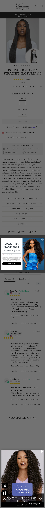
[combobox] (4, 254)
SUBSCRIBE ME (11, 263)
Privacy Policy (13, 260)
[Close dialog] (43, 239)
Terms (17, 260)
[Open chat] (5, 485)
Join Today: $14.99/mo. (22, 505)
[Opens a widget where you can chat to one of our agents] (35, 504)
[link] (22, 476)
